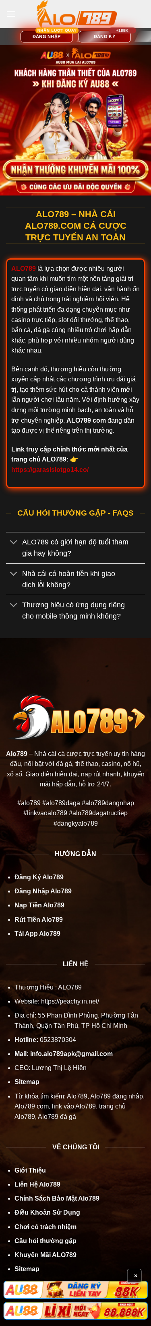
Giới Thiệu (30, 1170)
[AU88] (75, 1289)
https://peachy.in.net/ (70, 1001)
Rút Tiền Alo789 (38, 919)
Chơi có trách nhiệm (45, 1226)
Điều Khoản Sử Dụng (47, 1212)
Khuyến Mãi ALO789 (45, 1254)
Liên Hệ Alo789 (37, 1184)
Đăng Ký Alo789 (39, 877)
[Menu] (11, 14)
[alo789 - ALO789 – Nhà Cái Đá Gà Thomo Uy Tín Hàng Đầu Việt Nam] (77, 14)
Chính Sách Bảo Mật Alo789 (56, 1198)
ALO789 (69, 987)
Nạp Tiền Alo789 (39, 905)
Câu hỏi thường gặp (45, 1240)
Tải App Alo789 (37, 933)
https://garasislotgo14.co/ (50, 469)
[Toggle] (14, 543)
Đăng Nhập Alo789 (43, 891)
